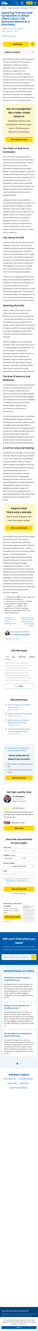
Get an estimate (19, 889)
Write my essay (19, 778)
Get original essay (19, 139)
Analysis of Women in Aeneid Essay (20, 714)
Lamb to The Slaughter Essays (18, 1088)
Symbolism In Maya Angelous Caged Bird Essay (17, 978)
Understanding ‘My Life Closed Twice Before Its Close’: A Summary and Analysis (27, 622)
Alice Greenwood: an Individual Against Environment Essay (18, 721)
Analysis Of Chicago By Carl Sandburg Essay (16, 1006)
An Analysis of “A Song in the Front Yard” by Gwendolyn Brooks (10, 621)
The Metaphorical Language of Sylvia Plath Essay (18, 1034)
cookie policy (21, 1324)
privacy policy (21, 880)
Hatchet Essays (12, 1083)
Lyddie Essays (24, 1083)
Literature (25, 8)
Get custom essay (19, 528)
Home (3, 8)
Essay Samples (13, 8)
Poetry (33, 8)
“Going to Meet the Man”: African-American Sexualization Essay (19, 730)
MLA (13, 657)
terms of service (10, 880)
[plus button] (32, 866)
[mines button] (6, 866)
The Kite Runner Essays (26, 1079)
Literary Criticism (7, 31)
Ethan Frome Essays (10, 1079)
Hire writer (19, 828)
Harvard (22, 657)
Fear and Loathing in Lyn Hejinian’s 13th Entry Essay (19, 706)
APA (7, 657)
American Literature (16, 29)
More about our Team (12, 639)
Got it (19, 1327)
